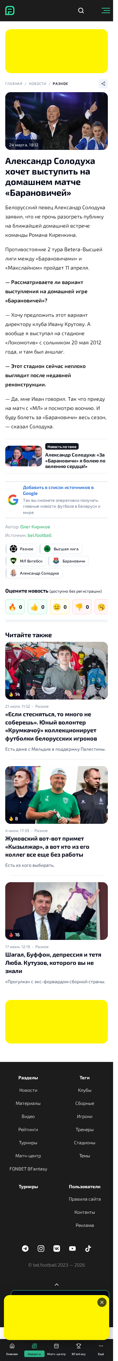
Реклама (85, 1225)
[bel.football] (9, 10)
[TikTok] (88, 1248)
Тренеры (85, 1129)
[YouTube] (72, 1248)
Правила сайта (85, 1199)
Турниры (28, 1142)
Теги (85, 1077)
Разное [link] (42, 706)
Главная (14, 83)
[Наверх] (57, 1284)
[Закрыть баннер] (102, 1302)
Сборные (84, 1103)
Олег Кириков (35, 526)
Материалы (28, 1103)
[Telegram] (25, 1248)
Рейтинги (28, 1129)
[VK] (56, 1248)
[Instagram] (41, 1248)
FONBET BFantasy (28, 1168)
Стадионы (84, 1142)
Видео (28, 1116)
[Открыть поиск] (81, 10)
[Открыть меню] (105, 10)
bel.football (39, 535)
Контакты (84, 1212)
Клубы (84, 1090)
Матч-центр (28, 1155)
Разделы (28, 1077)
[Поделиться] (103, 83)
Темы (84, 1155)
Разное (60, 83)
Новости (38, 83)
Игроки (84, 1116)
